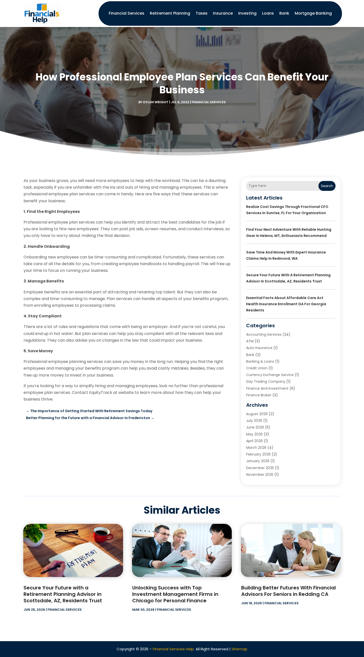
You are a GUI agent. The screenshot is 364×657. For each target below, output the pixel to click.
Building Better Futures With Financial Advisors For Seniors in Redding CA (288, 591)
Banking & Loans (260, 361)
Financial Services (126, 13)
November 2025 (259, 474)
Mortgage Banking (313, 13)
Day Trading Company (265, 381)
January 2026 (257, 460)
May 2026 (254, 434)
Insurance (223, 13)
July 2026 (254, 420)
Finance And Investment (267, 388)
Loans (268, 13)
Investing (247, 13)
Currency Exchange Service (270, 374)
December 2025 (260, 467)
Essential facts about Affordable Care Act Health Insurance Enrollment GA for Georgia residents (286, 304)
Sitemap (239, 649)
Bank (284, 13)
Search (327, 185)
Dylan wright (155, 102)
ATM (250, 341)
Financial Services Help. (174, 649)
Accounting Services (264, 334)
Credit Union (256, 368)
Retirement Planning (170, 13)
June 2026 (255, 427)
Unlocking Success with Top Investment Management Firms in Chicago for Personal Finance (175, 594)
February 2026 (258, 454)
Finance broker (258, 395)
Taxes (202, 13)
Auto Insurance (259, 347)
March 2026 (256, 447)
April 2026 (254, 440)
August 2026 (257, 413)
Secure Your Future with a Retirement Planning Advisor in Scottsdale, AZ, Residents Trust (63, 594)
